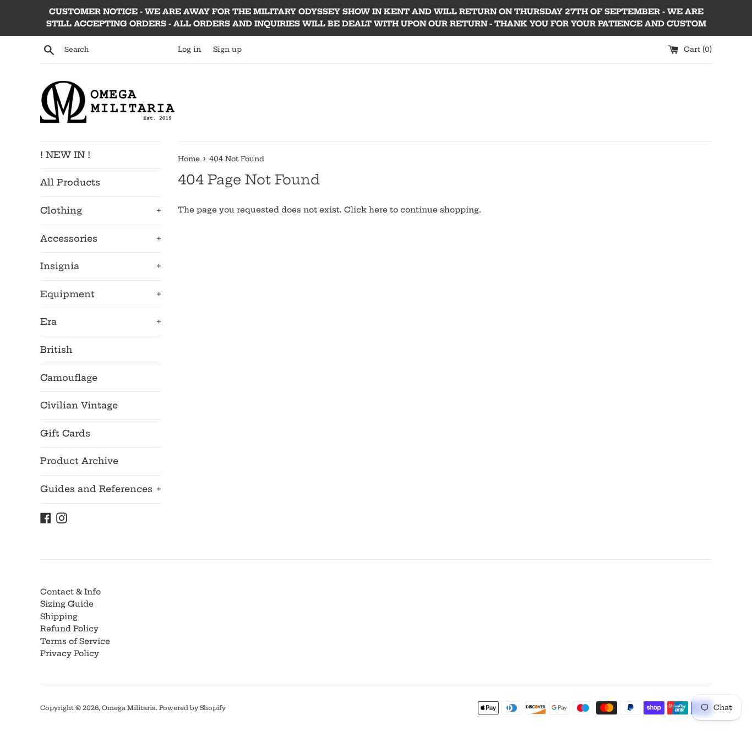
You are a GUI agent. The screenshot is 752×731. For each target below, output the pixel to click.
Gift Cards (65, 433)
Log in (189, 49)
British (56, 349)
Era (100, 321)
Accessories (100, 238)
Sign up (227, 49)
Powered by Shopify (192, 708)
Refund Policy (69, 629)
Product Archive (79, 460)
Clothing (100, 210)
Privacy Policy (69, 653)
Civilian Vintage (79, 405)
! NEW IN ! (65, 154)
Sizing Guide (67, 604)
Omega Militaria (129, 708)
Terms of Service (75, 641)
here (378, 210)
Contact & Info (70, 592)
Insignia (100, 265)
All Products (70, 182)
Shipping (59, 616)
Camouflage (68, 377)
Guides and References (100, 488)
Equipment (100, 293)
